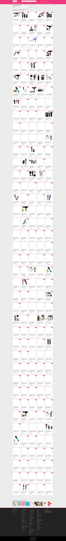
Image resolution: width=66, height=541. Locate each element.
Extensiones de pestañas (24, 522)
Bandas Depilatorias (39, 527)
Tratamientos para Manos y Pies (25, 518)
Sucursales (22, 3)
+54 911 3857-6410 (46, 510)
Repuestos (23, 530)
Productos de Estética (31, 531)
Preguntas (26, 3)
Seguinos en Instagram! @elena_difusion (20, 500)
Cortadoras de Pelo (23, 528)
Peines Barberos (38, 523)
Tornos (22, 517)
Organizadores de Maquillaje (24, 524)
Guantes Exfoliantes (31, 530)
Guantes (30, 526)
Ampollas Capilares (31, 512)
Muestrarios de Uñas (24, 514)
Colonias (38, 511)
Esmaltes (23, 512)
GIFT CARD (30, 3)
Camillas (30, 533)
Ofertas (19, 3)
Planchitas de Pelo (23, 529)
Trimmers (23, 531)
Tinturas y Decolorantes (31, 516)
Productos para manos (24, 515)
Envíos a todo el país (16, 511)
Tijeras (30, 528)
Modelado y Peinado (31, 514)
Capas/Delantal (30, 524)
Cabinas (22, 511)
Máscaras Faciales (31, 521)
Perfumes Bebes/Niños (39, 513)
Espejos (30, 525)
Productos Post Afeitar (39, 524)
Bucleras (23, 527)
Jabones (37, 516)
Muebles (30, 527)
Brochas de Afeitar (38, 522)
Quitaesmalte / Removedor (24, 516)
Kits (22, 513)
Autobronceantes (31, 518)
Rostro (22, 525)
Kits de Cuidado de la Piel (31, 520)
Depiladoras (38, 528)
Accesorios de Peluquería (31, 523)
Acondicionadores (31, 511)
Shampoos (30, 515)
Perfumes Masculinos (39, 514)
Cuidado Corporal (31, 519)
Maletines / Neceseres (24, 523)
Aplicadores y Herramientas (24, 521)
